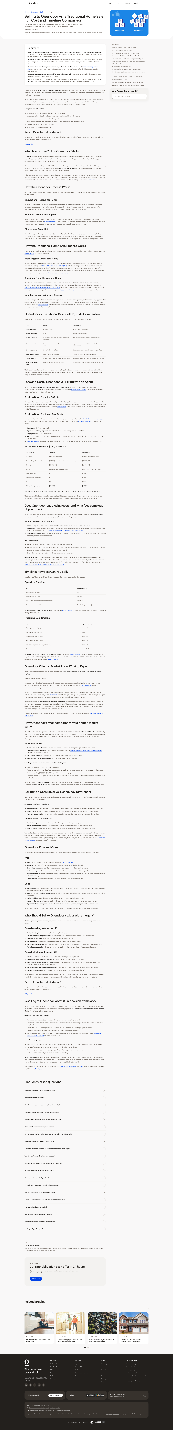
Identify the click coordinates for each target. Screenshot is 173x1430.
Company (104, 1364)
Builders (77, 1370)
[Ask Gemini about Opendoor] (34, 1385)
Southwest (72, 1066)
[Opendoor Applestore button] (90, 1395)
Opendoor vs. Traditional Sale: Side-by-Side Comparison (128, 56)
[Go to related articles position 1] (85, 1347)
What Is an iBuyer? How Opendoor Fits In (124, 47)
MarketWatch (53, 695)
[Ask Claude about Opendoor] (30, 1385)
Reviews (52, 1379)
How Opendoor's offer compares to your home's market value (128, 73)
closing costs (61, 406)
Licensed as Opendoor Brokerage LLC (39, 1407)
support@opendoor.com (112, 1414)
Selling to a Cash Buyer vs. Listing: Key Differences (127, 76)
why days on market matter (65, 290)
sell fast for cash (68, 862)
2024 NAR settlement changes (93, 419)
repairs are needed (50, 221)
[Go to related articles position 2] (87, 1347)
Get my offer (36, 1278)
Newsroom (34, 12)
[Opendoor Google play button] (100, 1395)
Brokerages (104, 1379)
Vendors (77, 1376)
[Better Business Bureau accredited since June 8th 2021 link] (100, 1422)
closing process (43, 304)
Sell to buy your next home (58, 1370)
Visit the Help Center (55, 1395)
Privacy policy (131, 1370)
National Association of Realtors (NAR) (54, 266)
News (102, 1367)
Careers (103, 1376)
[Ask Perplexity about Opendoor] (43, 1385)
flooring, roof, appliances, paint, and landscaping (86, 750)
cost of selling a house (78, 389)
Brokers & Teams (80, 1367)
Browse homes (54, 1373)
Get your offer (29, 144)
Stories (52, 1376)
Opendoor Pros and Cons (119, 79)
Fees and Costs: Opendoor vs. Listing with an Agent (127, 59)
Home (27, 12)
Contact (103, 1370)
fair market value (86, 685)
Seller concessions (33, 441)
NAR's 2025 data (74, 654)
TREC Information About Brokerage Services (40, 1410)
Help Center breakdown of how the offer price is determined (44, 564)
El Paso (81, 1066)
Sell (110, 3)
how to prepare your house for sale (56, 273)
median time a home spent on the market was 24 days (42, 287)
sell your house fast (68, 610)
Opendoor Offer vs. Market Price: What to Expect (126, 69)
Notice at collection (132, 1373)
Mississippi (38, 1069)
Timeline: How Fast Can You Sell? (122, 66)
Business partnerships (81, 1373)
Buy (119, 3)
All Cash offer (54, 1364)
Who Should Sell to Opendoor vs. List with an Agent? (127, 82)
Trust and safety (131, 1364)
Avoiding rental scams (133, 1381)
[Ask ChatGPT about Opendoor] (26, 1385)
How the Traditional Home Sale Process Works (125, 53)
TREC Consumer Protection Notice (61, 1410)
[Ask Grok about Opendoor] (39, 1385)
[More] (142, 3)
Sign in (136, 3)
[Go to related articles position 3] (88, 1347)
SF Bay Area (64, 1066)
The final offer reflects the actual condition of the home (65, 531)
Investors (103, 1373)
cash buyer (91, 180)
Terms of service (131, 1367)
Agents (128, 3)
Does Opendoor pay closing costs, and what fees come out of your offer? (128, 62)
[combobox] (129, 96)
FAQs (102, 1382)
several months (53, 659)
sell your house (29, 253)
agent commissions (84, 421)
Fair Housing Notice (55, 1407)
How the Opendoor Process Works (122, 50)
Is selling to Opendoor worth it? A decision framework (128, 85)
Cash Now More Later (56, 1367)
